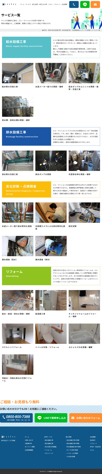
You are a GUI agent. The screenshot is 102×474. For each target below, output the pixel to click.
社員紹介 (93, 440)
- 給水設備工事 (48, 440)
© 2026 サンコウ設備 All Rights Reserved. (51, 471)
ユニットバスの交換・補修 (81, 347)
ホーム (22, 4)
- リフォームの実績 (72, 453)
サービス (28, 4)
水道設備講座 (29, 450)
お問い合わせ (29, 440)
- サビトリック (48, 453)
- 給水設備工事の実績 (72, 440)
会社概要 (64, 4)
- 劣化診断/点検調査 (50, 447)
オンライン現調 (30, 447)
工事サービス (48, 437)
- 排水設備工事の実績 (72, 443)
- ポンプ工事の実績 (72, 450)
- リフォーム (48, 450)
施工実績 (35, 4)
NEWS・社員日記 (95, 447)
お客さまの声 (43, 4)
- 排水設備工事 (48, 443)
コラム (50, 4)
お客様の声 (28, 443)
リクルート (57, 4)
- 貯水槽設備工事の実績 (73, 447)
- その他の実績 (70, 457)
